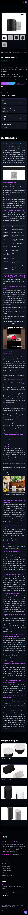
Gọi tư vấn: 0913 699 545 (8, 83)
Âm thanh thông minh (8, 52)
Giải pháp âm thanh (6, 863)
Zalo (9, 95)
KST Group (5, 638)
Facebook (4, 95)
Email (13, 95)
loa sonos (4, 89)
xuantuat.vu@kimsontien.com (16, 854)
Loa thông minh (16, 52)
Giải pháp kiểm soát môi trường (9, 873)
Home (2, 52)
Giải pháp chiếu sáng (6, 870)
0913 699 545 (5, 854)
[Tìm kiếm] (23, 2)
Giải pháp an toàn (6, 868)
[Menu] (26, 2)
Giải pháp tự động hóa (7, 875)
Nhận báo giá (20, 83)
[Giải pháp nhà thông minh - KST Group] (5, 2)
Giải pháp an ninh (6, 866)
